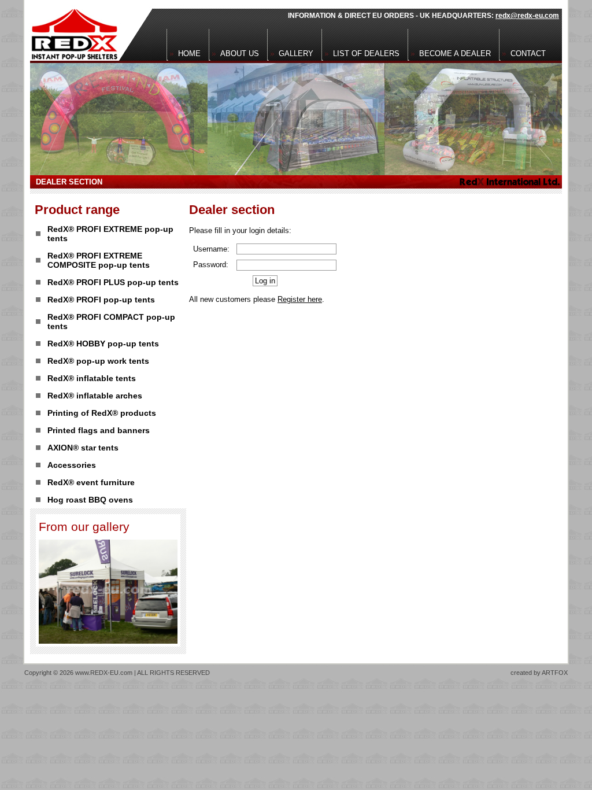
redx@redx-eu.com (527, 16)
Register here (300, 299)
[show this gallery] (108, 640)
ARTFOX (555, 672)
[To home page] (71, 30)
